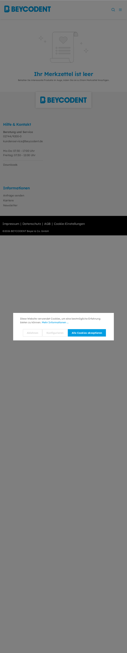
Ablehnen (32, 332)
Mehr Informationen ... (55, 322)
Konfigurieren (55, 332)
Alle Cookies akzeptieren (87, 332)
